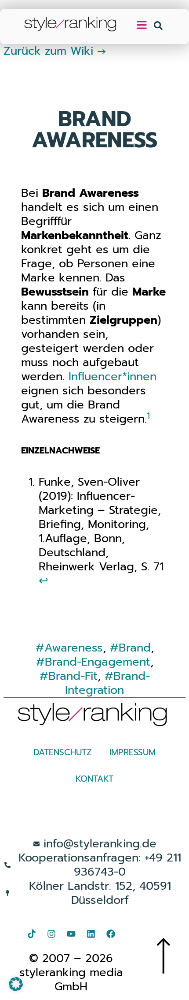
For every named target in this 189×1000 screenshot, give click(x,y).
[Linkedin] (91, 934)
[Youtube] (71, 934)
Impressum (132, 752)
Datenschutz (62, 752)
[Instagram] (51, 934)
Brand (135, 647)
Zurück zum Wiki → (55, 51)
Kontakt (94, 778)
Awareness (73, 647)
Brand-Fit (73, 676)
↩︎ (43, 580)
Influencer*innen (112, 376)
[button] (16, 984)
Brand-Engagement (97, 661)
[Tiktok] (31, 934)
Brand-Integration (107, 683)
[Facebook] (111, 934)
